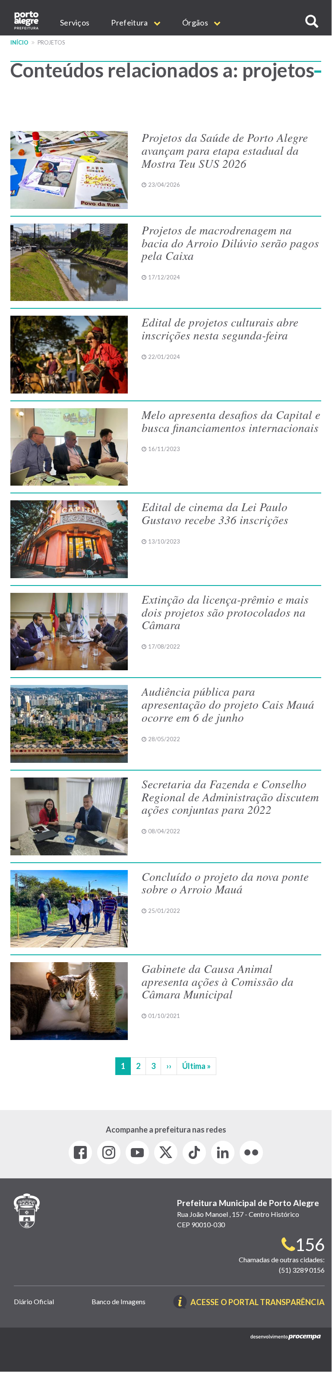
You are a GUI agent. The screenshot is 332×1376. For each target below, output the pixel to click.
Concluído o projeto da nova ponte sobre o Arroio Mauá (225, 882)
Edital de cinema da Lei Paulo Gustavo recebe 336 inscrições (215, 513)
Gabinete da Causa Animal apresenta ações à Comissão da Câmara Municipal (218, 981)
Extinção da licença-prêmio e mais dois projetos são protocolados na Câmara (225, 611)
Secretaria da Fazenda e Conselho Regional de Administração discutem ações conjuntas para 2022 (230, 796)
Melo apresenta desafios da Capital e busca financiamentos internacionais (231, 420)
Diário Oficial (34, 1301)
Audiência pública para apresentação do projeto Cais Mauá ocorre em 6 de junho (228, 703)
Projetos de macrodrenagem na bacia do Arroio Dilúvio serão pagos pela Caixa (230, 242)
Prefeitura (130, 22)
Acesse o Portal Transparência (257, 1303)
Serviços (74, 22)
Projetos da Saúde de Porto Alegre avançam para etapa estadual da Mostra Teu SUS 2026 (225, 149)
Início (19, 42)
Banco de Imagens (118, 1301)
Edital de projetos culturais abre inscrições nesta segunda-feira (220, 328)
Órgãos (195, 22)
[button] (311, 21)
